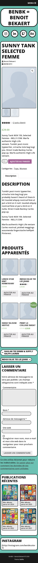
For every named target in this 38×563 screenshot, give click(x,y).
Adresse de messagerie (15, 419)
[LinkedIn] (14, 33)
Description (10, 175)
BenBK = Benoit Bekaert (19, 17)
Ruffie (22, 559)
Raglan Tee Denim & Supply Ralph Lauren (17, 352)
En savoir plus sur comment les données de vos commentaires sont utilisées (17, 465)
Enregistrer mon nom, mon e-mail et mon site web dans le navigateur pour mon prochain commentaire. (19, 443)
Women (23, 168)
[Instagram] (5, 33)
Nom (6, 410)
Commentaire (9, 387)
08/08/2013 (8, 64)
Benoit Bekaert (10, 61)
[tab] (10, 176)
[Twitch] (23, 33)
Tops (16, 168)
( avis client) (19, 122)
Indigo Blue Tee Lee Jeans (15, 359)
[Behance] (32, 33)
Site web (7, 427)
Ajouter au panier (20, 161)
